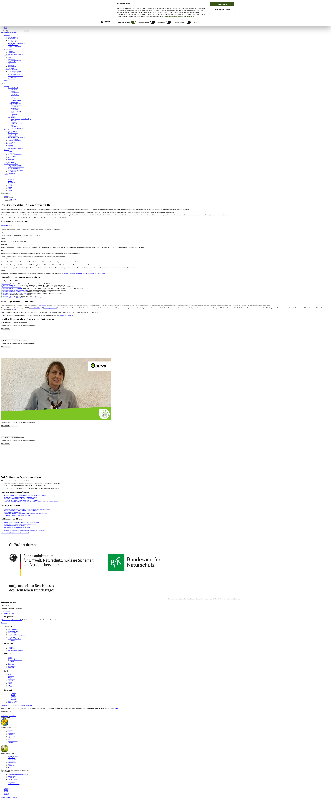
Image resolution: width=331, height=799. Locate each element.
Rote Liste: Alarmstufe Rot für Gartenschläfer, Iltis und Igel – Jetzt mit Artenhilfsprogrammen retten (31, 501)
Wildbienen (14, 122)
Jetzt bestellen (4, 716)
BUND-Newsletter (13, 42)
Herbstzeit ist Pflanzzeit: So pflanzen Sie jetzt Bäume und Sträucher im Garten (25, 513)
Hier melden (4, 623)
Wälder (13, 116)
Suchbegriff (4, 31)
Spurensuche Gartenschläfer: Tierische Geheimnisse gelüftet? (20, 497)
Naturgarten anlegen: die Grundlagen (21, 119)
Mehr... (117, 708)
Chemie (13, 91)
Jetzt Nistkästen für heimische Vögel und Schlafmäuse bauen (20, 510)
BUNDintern (11, 48)
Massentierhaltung (16, 111)
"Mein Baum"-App (13, 38)
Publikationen (11, 182)
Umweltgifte (14, 102)
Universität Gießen (35, 308)
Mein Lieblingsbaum (13, 37)
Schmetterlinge (15, 120)
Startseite (6, 196)
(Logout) (10, 190)
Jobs (9, 63)
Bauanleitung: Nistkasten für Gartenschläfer (16, 525)
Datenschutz (11, 68)
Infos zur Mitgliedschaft (14, 74)
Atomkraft (14, 89)
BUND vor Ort (12, 62)
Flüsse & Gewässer (16, 105)
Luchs (12, 125)
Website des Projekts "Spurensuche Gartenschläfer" (15, 533)
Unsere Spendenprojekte (14, 71)
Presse (9, 178)
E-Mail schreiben (5, 611)
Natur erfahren (12, 52)
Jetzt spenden (4, 32)
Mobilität (13, 99)
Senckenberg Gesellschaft (50, 308)
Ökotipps (10, 51)
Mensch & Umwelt (13, 88)
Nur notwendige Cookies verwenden (222, 10)
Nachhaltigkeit (15, 95)
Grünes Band (14, 106)
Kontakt (6, 26)
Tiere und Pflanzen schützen (15, 54)
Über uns (6, 55)
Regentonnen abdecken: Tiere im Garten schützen (17, 515)
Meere (12, 112)
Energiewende (15, 92)
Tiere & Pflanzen (12, 117)
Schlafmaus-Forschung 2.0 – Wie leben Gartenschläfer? (19, 498)
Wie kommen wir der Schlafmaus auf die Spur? (17, 527)
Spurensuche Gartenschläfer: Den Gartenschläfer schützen (20, 524)
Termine (10, 181)
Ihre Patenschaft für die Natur (16, 73)
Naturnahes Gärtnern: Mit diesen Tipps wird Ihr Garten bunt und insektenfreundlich (27, 509)
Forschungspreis (12, 66)
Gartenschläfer (15, 126)
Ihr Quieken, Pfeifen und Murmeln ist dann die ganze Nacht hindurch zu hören (83, 273)
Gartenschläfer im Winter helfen (12, 512)
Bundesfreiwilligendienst (14, 46)
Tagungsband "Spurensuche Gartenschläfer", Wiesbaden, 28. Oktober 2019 (24, 530)
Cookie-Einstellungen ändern (9, 705)
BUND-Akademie (13, 45)
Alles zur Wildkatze (16, 123)
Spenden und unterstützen (11, 69)
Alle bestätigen (222, 4)
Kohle (12, 97)
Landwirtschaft (15, 108)
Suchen (26, 31)
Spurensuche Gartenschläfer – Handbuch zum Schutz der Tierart (21, 522)
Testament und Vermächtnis (15, 76)
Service (6, 176)
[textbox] (15, 31)
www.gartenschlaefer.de (222, 215)
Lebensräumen (42, 305)
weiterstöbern (12, 716)
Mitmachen (7, 35)
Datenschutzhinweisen (173, 16)
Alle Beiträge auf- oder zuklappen (10, 225)
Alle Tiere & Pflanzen (17, 128)
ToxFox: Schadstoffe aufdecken (16, 43)
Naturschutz (14, 114)
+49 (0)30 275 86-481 (9, 613)
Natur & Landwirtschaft (14, 103)
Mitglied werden (12, 32)
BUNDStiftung (12, 77)
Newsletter (10, 184)
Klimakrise (14, 94)
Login (5, 28)
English (6, 80)
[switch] (152, 22)
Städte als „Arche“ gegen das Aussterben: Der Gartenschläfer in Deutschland (25, 495)
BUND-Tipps (8, 49)
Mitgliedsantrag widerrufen (24, 705)
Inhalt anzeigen (5, 328)
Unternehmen (11, 79)
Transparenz (11, 65)
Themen (6, 86)
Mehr (195, 22)
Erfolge (10, 57)
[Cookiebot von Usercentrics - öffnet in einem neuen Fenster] (105, 22)
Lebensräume (14, 109)
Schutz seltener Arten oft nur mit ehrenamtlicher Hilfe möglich (21, 500)
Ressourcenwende (16, 100)
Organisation (11, 59)
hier (15, 309)
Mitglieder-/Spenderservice (15, 60)
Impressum (190, 16)
